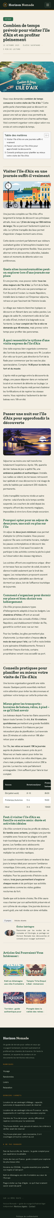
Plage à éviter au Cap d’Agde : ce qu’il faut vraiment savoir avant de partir (25, 1184)
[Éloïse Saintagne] (10, 933)
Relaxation (7, 1087)
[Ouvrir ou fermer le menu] (48, 5)
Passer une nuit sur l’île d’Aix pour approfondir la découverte (22, 148)
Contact (32, 1206)
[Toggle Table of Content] (45, 135)
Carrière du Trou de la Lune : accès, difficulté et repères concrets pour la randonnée (23, 1119)
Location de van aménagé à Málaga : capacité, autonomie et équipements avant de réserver (22, 1103)
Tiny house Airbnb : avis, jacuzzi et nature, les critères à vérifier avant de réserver (27, 1127)
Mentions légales (20, 1206)
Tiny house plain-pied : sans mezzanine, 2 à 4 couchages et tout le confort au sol (22, 1135)
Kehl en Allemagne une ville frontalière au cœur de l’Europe (25, 1176)
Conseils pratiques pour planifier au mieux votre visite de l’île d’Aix (26, 154)
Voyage (8, 19)
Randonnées (8, 1076)
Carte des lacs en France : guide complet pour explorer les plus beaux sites (27, 1160)
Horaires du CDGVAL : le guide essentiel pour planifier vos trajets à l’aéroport (26, 1168)
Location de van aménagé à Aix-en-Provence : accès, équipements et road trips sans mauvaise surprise (25, 1111)
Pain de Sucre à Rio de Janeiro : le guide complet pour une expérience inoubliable (26, 1152)
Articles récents (20, 921)
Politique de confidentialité (27, 1216)
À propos (7, 921)
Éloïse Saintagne (25, 926)
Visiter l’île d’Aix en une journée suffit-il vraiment (25, 141)
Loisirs (6, 1082)
